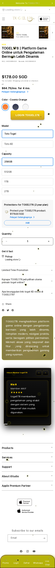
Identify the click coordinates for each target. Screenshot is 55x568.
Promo (5, 563)
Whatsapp (38, 563)
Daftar (27, 563)
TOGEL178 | (33, 3)
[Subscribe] (44, 538)
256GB (8, 161)
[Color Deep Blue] (15, 107)
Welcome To (27, 3)
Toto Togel (10, 133)
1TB (6, 181)
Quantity (6, 233)
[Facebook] (4, 311)
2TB (6, 191)
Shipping (16, 81)
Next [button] (52, 3)
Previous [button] (2, 3)
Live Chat (47, 563)
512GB (8, 171)
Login (16, 563)
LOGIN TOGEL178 (27, 115)
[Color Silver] (25, 107)
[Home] (22, 19)
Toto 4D (8, 144)
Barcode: (22, 61)
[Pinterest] (13, 311)
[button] (3, 18)
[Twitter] (9, 311)
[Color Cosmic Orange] (5, 107)
